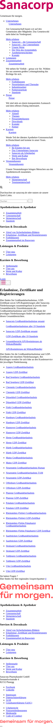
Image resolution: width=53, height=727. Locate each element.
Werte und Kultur (20, 156)
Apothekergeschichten (22, 52)
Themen (15, 116)
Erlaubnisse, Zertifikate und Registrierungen (26, 235)
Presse (9, 95)
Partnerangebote (19, 90)
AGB (8, 700)
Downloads (17, 121)
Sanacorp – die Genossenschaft (26, 42)
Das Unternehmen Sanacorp (25, 150)
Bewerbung (11, 274)
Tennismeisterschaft (21, 182)
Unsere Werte (18, 47)
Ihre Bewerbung (19, 158)
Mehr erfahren (12, 39)
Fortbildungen (18, 82)
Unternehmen (12, 21)
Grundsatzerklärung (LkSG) (19, 703)
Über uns (10, 268)
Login (3, 279)
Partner (15, 127)
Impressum (11, 695)
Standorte (16, 92)
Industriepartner (19, 87)
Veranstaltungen (13, 161)
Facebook (10, 687)
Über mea (10, 252)
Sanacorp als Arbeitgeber (23, 153)
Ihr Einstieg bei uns (21, 148)
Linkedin (10, 690)
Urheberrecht (12, 708)
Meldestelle (11, 713)
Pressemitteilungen (20, 119)
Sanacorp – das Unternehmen (25, 44)
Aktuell (15, 113)
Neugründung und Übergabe (25, 84)
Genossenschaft (13, 215)
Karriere (10, 129)
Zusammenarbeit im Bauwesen (20, 240)
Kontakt (15, 55)
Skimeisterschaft (19, 179)
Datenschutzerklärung (16, 697)
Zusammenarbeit (13, 60)
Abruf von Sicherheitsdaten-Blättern (22, 232)
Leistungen (11, 58)
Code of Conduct (14, 716)
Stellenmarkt (12, 266)
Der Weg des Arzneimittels (24, 50)
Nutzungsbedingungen (16, 710)
